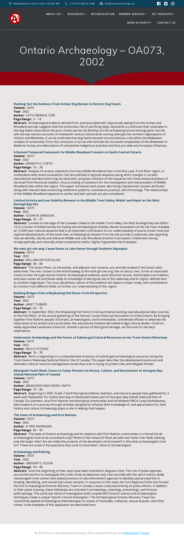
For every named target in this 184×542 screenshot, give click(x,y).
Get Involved (162, 14)
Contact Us (166, 22)
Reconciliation (103, 14)
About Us (53, 14)
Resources (76, 14)
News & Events (138, 22)
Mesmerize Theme (136, 533)
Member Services (131, 14)
